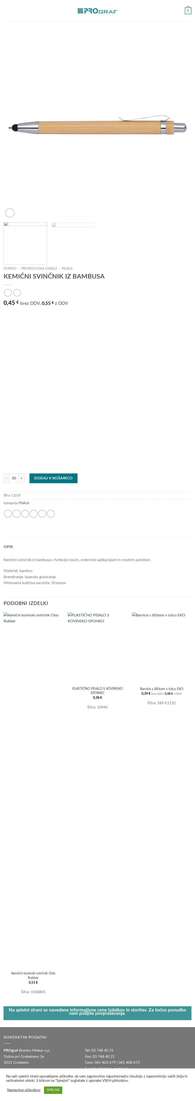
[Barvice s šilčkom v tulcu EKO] (161, 648)
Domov (10, 268)
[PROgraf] (97, 11)
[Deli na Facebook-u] (16, 514)
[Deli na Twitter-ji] (25, 514)
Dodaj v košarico (53, 478)
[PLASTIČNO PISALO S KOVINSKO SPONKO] (97, 648)
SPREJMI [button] (53, 1090)
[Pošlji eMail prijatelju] (34, 514)
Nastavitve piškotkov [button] (23, 1090)
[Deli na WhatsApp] (8, 514)
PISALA (67, 268)
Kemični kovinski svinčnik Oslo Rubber (33, 976)
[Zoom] (10, 212)
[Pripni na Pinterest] (42, 514)
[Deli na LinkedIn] (51, 514)
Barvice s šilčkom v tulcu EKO (161, 689)
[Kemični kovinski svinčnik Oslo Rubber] (33, 790)
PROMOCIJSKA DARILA (39, 268)
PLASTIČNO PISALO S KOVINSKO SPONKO (97, 691)
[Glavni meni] (6, 11)
